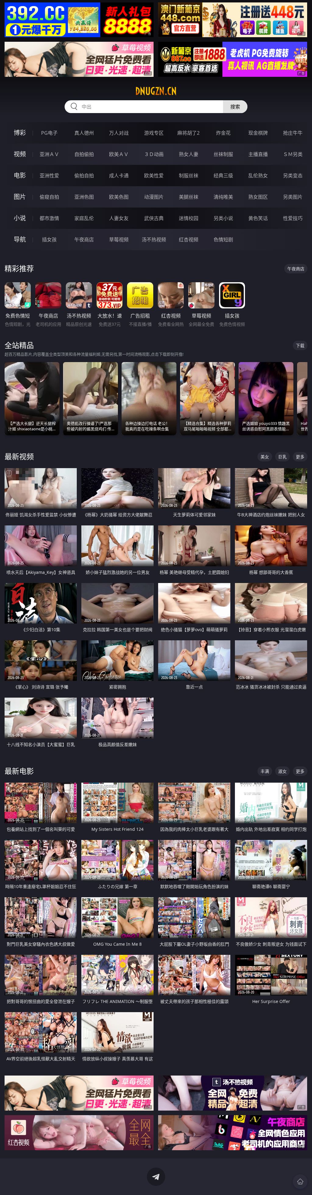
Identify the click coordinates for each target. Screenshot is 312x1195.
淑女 (282, 771)
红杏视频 (188, 239)
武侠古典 (154, 218)
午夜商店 (84, 239)
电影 (20, 175)
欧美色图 (119, 197)
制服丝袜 (188, 175)
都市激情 (49, 218)
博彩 (20, 133)
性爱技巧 (293, 218)
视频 (20, 154)
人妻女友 (119, 218)
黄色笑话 (258, 218)
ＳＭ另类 (293, 154)
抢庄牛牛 (293, 133)
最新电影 (19, 771)
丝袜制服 (223, 154)
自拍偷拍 (84, 154)
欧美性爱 (154, 175)
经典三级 (223, 175)
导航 (20, 239)
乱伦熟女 (258, 175)
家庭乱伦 (84, 218)
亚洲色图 (84, 197)
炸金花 (223, 133)
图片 (20, 197)
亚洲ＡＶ (49, 154)
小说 (20, 218)
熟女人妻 (188, 154)
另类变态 (293, 175)
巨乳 (282, 457)
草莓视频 (119, 239)
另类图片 (293, 197)
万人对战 (119, 133)
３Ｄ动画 (154, 154)
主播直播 (258, 154)
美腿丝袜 (188, 197)
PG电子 (49, 133)
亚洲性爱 (49, 175)
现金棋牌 (258, 133)
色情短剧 (223, 239)
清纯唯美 (223, 197)
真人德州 (84, 133)
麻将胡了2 (188, 133)
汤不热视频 (154, 239)
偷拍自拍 (84, 175)
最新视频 (19, 456)
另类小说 (223, 218)
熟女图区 (258, 197)
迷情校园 (188, 218)
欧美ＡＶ (119, 154)
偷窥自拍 (49, 197)
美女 (265, 457)
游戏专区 (154, 133)
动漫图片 (154, 197)
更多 (300, 457)
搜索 (235, 106)
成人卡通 (119, 175)
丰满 (265, 771)
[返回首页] (300, 1181)
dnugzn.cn (156, 91)
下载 (300, 345)
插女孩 (49, 239)
